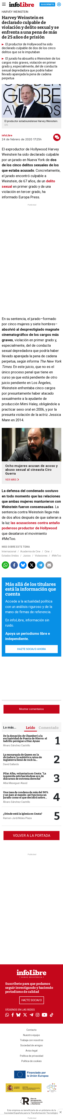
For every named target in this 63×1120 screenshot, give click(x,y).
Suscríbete (47, 4)
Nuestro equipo (31, 1035)
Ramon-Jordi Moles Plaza (17, 818)
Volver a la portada (31, 835)
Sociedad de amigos (31, 1045)
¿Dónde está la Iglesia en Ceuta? (22, 813)
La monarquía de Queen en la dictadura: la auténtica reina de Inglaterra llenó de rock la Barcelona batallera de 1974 (22, 758)
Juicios (27, 555)
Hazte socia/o (31, 1000)
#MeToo (56, 555)
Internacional (9, 551)
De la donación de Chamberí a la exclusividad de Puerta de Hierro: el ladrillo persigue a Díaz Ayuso (25, 738)
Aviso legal (31, 1050)
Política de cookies (31, 1061)
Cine (47, 551)
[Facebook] (12, 1015)
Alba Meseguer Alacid (15, 783)
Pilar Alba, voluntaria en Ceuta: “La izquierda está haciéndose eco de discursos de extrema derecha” (24, 776)
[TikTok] (52, 1015)
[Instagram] (37, 1015)
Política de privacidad (31, 1055)
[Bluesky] (18, 1015)
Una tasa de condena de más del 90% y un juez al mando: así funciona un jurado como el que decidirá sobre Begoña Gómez (25, 796)
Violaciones (41, 555)
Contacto (31, 1029)
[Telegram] (31, 1015)
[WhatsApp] (7, 1015)
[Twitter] (25, 1015)
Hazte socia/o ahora (31, 649)
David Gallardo (11, 764)
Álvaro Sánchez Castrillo (16, 745)
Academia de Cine (30, 551)
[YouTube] (44, 1015)
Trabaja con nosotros (31, 1040)
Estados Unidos (10, 555)
